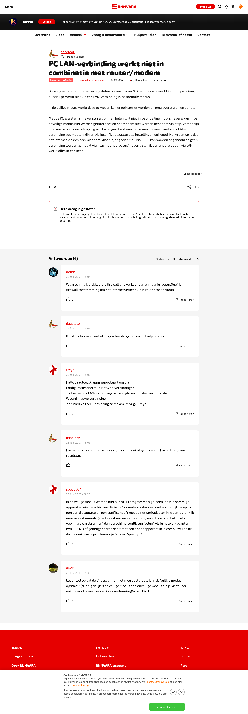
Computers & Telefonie (92, 79)
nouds (70, 272)
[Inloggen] (233, 7)
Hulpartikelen (145, 35)
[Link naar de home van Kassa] (13, 22)
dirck (70, 568)
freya (70, 370)
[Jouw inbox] (226, 7)
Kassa (28, 22)
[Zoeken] (220, 7)
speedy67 (73, 489)
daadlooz (73, 323)
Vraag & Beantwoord (108, 35)
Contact (203, 35)
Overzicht (42, 35)
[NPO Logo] (240, 7)
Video (59, 35)
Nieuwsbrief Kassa (177, 35)
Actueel (76, 35)
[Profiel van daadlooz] (53, 54)
